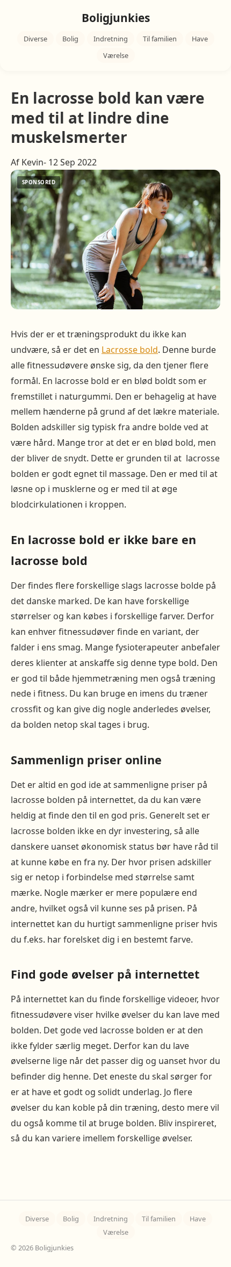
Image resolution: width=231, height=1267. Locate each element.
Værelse (115, 55)
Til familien (160, 39)
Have (200, 39)
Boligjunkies (116, 17)
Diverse (35, 39)
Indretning (110, 39)
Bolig (70, 39)
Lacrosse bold (130, 350)
